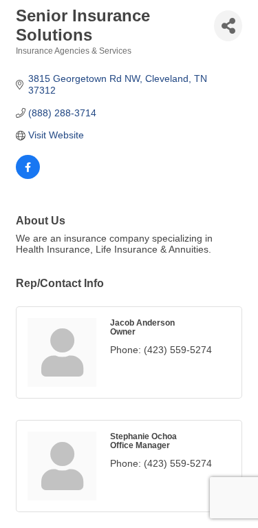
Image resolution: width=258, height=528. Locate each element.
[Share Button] (228, 25)
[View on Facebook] (28, 175)
